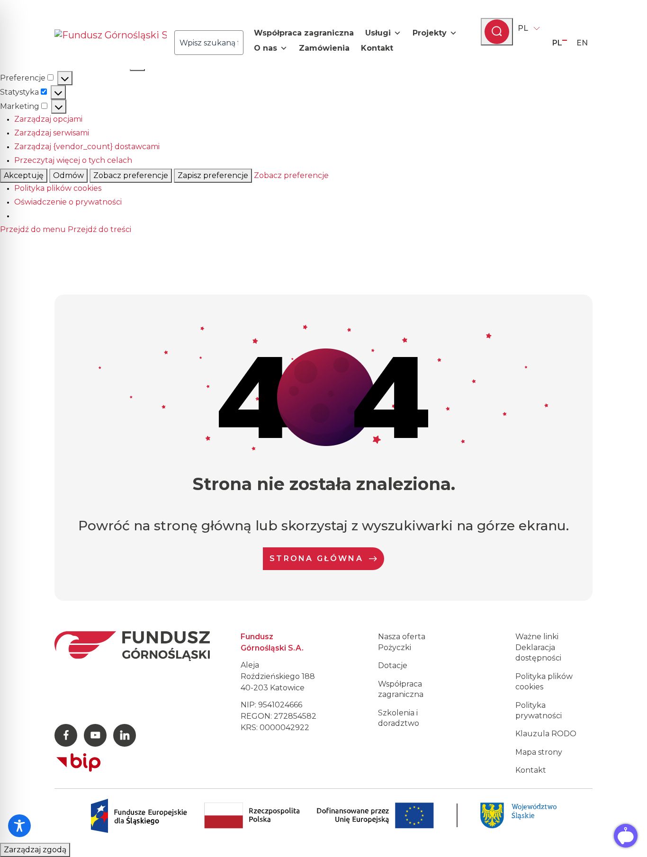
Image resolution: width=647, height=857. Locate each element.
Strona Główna (316, 558)
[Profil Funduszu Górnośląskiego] (65, 735)
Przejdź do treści (99, 229)
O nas (265, 48)
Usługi (378, 32)
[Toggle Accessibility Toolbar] (19, 825)
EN (582, 42)
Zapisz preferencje (213, 175)
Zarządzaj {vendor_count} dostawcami (87, 146)
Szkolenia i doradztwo (398, 718)
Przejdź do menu (33, 229)
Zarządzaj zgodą (35, 849)
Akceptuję (24, 175)
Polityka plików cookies (57, 188)
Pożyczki (394, 647)
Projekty (430, 32)
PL (523, 28)
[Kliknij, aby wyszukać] (245, 42)
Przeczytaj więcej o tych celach (73, 160)
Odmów (68, 175)
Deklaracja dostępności (538, 652)
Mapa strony (538, 752)
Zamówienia (324, 48)
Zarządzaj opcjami (48, 119)
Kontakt (377, 48)
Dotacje (392, 665)
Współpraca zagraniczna (304, 32)
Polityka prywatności (538, 710)
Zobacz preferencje (130, 175)
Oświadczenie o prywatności (68, 201)
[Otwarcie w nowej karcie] (78, 760)
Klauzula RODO (545, 733)
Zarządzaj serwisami (51, 132)
